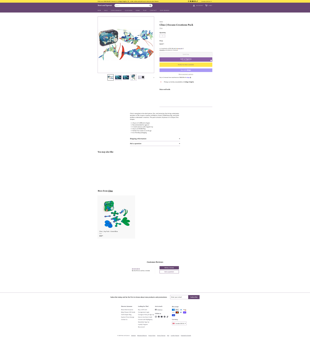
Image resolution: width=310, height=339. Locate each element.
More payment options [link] (186, 74)
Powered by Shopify (186, 335)
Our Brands (165, 10)
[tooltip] (211, 60)
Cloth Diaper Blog (126, 314)
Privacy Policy (151, 335)
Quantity (163, 32)
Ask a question (135, 143)
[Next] (153, 77)
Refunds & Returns (142, 335)
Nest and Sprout (105, 5)
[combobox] (133, 5)
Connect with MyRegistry (145, 319)
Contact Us (124, 319)
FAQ (168, 335)
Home (138, 10)
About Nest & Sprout (127, 309)
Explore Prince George (127, 317)
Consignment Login (143, 312)
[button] (186, 48)
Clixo (161, 28)
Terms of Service (161, 335)
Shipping (162, 50)
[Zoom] (126, 45)
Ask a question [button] (169, 272)
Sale (106, 10)
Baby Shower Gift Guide (128, 312)
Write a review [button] (169, 268)
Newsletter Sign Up (143, 322)
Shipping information (138, 139)
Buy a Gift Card (142, 309)
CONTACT (153, 10)
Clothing (128, 10)
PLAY (145, 10)
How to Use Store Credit (145, 317)
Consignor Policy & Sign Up (146, 314)
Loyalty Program (143, 324)
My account (141, 327)
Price (161, 41)
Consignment (116, 10)
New (99, 10)
